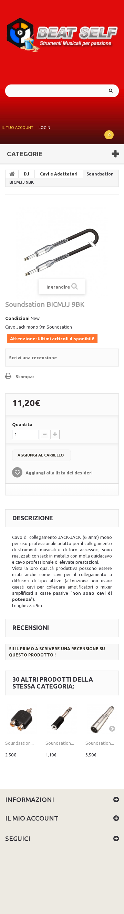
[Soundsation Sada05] (102, 719)
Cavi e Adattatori (59, 174)
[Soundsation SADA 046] (22, 719)
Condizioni (17, 318)
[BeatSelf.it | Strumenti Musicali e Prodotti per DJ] (62, 32)
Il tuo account (17, 127)
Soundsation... (19, 743)
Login (44, 127)
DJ (26, 174)
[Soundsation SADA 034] (62, 719)
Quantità (22, 424)
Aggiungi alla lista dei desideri (58, 472)
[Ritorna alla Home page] (12, 174)
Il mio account (32, 818)
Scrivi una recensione (33, 357)
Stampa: (25, 376)
